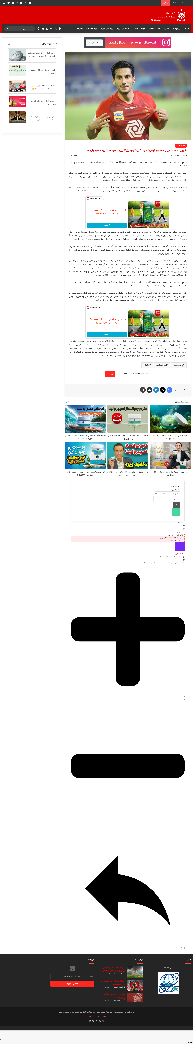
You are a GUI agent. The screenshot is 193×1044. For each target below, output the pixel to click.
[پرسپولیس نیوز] (170, 15)
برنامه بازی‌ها (91, 28)
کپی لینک (110, 373)
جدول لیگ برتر (123, 28)
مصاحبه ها (181, 145)
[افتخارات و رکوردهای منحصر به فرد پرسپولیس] (135, 985)
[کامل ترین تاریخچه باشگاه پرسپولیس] (135, 997)
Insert (190, 1042)
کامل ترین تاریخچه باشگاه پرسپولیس (114, 996)
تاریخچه (178, 28)
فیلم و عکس (140, 28)
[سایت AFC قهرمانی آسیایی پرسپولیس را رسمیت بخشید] (135, 972)
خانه (187, 28)
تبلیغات (79, 28)
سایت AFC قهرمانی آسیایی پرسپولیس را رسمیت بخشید (113, 969)
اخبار (167, 28)
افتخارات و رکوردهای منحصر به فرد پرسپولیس (113, 983)
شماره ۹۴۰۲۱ (169, 967)
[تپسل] (87, 198)
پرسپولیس (178, 365)
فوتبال (146, 365)
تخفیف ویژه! (107, 225)
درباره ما (90, 1016)
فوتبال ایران (155, 28)
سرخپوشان (161, 365)
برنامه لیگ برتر (107, 28)
